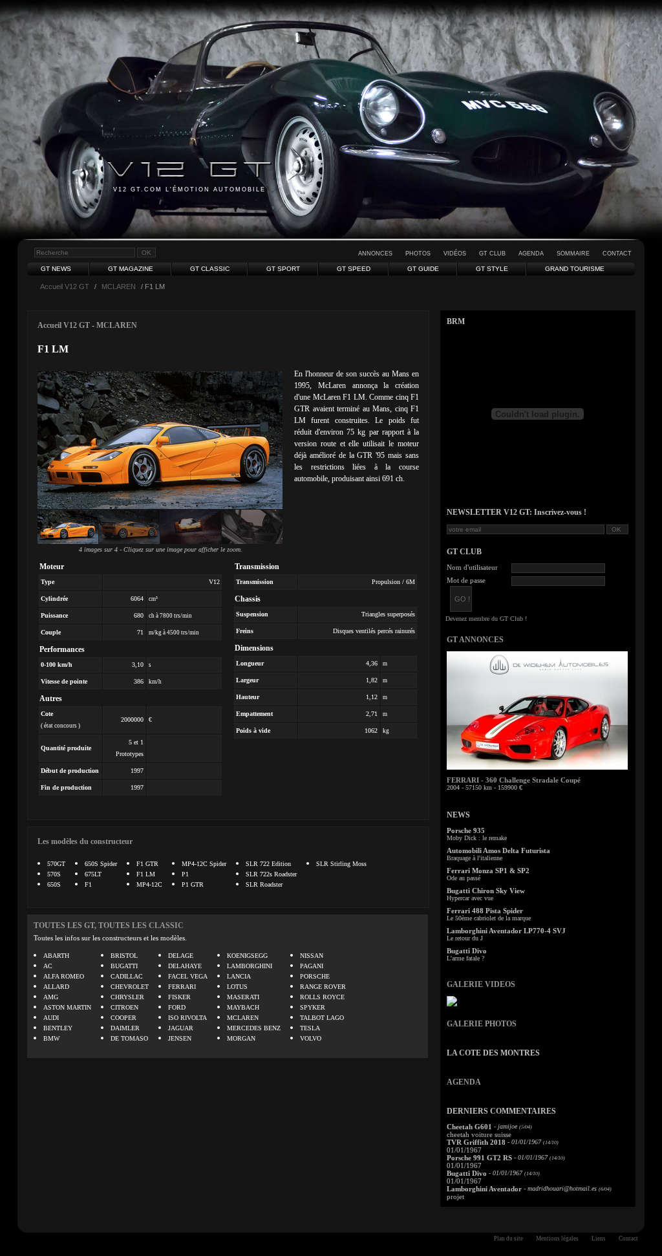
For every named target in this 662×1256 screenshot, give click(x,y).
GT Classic (210, 268)
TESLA (310, 1028)
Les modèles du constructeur (85, 841)
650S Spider (101, 863)
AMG (50, 997)
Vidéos (454, 253)
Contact (617, 253)
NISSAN (311, 955)
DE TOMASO (129, 1038)
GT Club (492, 253)
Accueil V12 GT (64, 286)
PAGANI (311, 965)
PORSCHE (315, 976)
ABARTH (56, 955)
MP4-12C (149, 884)
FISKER (179, 997)
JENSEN (179, 1038)
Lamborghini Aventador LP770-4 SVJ (506, 931)
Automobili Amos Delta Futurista (498, 850)
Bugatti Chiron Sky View (486, 890)
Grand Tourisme (574, 268)
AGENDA (464, 1082)
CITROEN (124, 1007)
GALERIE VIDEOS (481, 984)
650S (54, 884)
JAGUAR (180, 1028)
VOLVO (310, 1038)
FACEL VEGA (188, 976)
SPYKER (312, 1007)
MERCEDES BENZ (254, 1028)
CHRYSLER (127, 997)
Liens (599, 1238)
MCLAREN (118, 286)
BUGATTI (124, 965)
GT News (56, 268)
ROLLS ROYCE (322, 997)
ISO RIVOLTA (187, 1017)
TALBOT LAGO (322, 1017)
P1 (185, 874)
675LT (93, 874)
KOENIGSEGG (247, 955)
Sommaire (573, 253)
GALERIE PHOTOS (482, 1023)
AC (47, 965)
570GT (56, 863)
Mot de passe (466, 580)
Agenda (531, 253)
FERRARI (182, 986)
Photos (418, 253)
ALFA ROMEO (63, 976)
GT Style (492, 268)
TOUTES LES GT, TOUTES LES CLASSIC (109, 925)
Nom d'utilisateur (472, 567)
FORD (177, 1007)
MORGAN (241, 1038)
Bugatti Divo (467, 951)
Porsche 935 (466, 830)
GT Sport (283, 268)
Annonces (375, 253)
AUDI (51, 1017)
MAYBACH (243, 1007)
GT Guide (423, 268)
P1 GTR (193, 884)
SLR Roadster (264, 884)
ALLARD (56, 986)
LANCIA (239, 976)
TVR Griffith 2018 (476, 1142)
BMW (51, 1038)
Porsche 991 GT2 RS (479, 1158)
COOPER (123, 1017)
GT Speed (353, 268)
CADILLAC (127, 976)
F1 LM (145, 874)
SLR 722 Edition (268, 863)
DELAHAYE (185, 965)
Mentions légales (557, 1238)
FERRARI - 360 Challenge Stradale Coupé (514, 780)
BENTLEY (57, 1028)
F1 (88, 884)
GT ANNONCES (475, 639)
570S (54, 874)
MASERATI (243, 997)
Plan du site (508, 1238)
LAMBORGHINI (249, 965)
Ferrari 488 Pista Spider (485, 911)
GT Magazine (130, 268)
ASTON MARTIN (67, 1007)
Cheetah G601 (469, 1127)
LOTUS (237, 986)
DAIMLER (125, 1028)
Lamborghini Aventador (484, 1189)
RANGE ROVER (323, 986)
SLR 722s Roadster (271, 874)
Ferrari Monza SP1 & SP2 (488, 870)
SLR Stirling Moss (341, 863)
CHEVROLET (130, 986)
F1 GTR (147, 863)
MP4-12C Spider (204, 863)
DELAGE (180, 955)
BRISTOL (124, 955)
